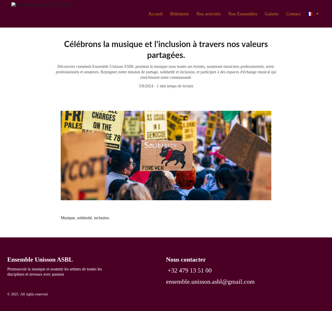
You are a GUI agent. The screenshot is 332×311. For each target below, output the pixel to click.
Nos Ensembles (242, 13)
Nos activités (208, 13)
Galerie (272, 13)
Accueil (155, 13)
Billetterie (179, 13)
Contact (293, 13)
